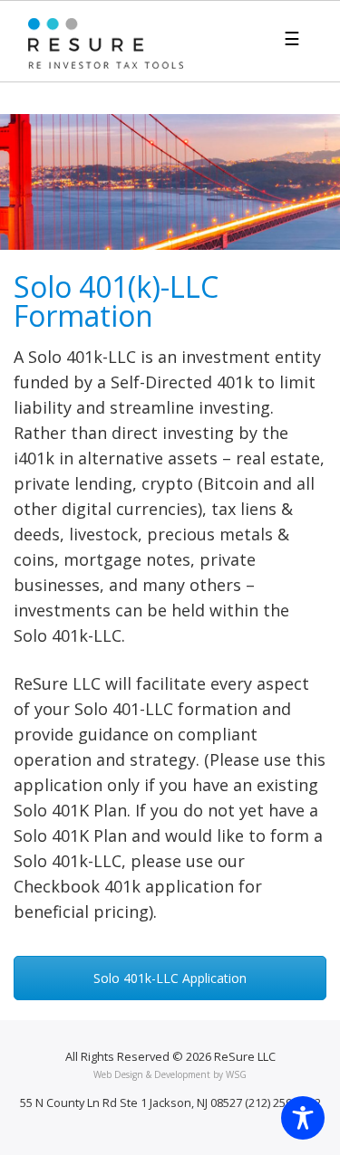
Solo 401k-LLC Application (170, 978)
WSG (236, 1074)
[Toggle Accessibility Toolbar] (302, 1117)
